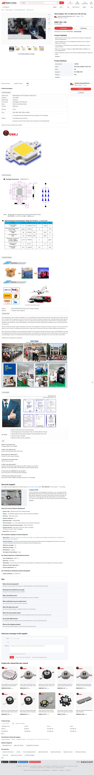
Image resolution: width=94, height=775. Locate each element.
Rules (92, 7)
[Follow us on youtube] (88, 762)
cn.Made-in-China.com (60, 767)
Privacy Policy (68, 770)
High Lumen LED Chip (18, 745)
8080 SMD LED (6, 539)
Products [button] (23, 3)
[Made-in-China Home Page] (8, 2)
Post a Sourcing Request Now (39, 657)
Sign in (91, 3)
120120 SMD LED (14, 539)
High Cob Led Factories (56, 752)
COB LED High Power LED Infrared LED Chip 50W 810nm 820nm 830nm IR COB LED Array (9, 686)
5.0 (76, 85)
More (2, 757)
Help (68, 7)
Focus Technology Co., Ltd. (37, 770)
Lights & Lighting (9, 10)
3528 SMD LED (27, 731)
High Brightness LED (6, 745)
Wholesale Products (47, 766)
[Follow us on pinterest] (90, 762)
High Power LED (29, 10)
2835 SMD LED (4, 731)
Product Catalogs (21, 723)
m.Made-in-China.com (50, 767)
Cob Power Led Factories (80, 752)
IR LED (71, 726)
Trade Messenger (23, 762)
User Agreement (54, 770)
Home (2, 10)
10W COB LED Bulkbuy (29, 755)
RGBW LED (26, 728)
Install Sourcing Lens (35, 762)
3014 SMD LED (50, 731)
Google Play (13, 762)
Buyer (61, 7)
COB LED (25, 537)
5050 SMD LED (45, 537)
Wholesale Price (55, 766)
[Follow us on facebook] (82, 762)
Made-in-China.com (41, 767)
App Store (5, 762)
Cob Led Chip (5, 755)
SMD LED (13, 537)
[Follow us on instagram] (86, 762)
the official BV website (33, 487)
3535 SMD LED (31, 537)
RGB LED (3, 728)
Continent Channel (63, 766)
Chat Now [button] (84, 28)
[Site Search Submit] (61, 2)
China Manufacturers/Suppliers (36, 766)
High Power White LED (43, 752)
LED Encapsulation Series (19, 10)
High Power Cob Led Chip (16, 755)
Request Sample (77, 31)
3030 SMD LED (38, 537)
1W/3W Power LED (5, 726)
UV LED (48, 726)
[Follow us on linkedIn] (92, 762)
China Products (26, 766)
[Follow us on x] (84, 762)
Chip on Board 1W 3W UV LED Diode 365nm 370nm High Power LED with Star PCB (65, 712)
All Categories (6, 7)
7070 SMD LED (60, 537)
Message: (7, 645)
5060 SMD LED (52, 537)
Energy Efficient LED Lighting (32, 745)
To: (8, 642)
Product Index (70, 766)
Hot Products (19, 766)
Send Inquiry (63, 28)
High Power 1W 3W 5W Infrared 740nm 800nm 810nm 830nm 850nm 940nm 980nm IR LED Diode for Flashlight (9, 712)
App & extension (75, 7)
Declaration (61, 770)
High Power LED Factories (8, 752)
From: (7, 638)
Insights (76, 766)
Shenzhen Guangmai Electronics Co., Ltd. (66, 16)
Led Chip (18, 752)
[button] (57, 2)
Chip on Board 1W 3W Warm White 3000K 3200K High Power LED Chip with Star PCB (46, 712)
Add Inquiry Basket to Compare (27, 54)
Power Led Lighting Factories (29, 752)
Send (12, 657)
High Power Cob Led (68, 752)
